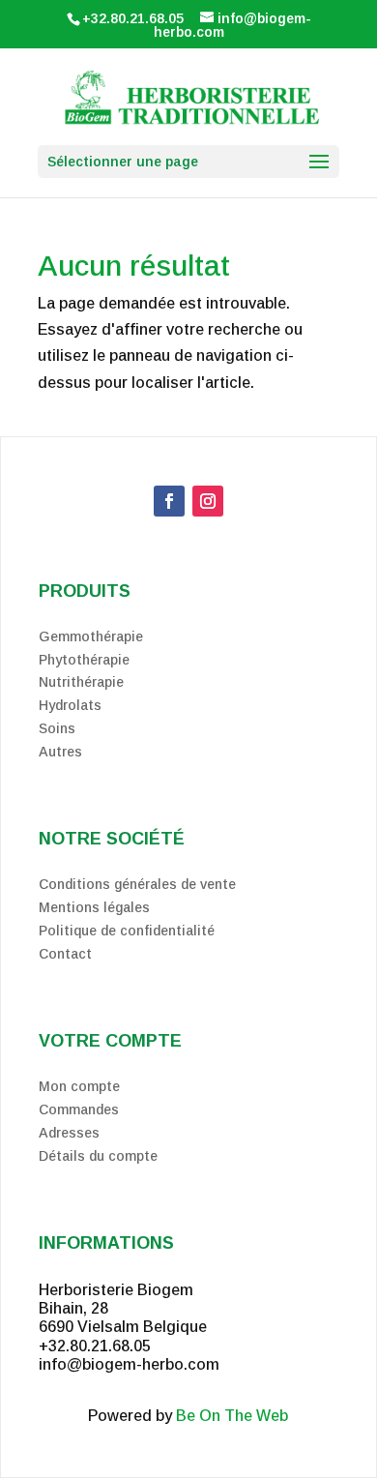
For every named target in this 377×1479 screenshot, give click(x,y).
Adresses (69, 1132)
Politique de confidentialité (127, 930)
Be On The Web (232, 1415)
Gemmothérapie (91, 636)
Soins (57, 728)
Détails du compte (98, 1156)
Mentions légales (94, 907)
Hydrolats (70, 705)
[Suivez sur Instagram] (207, 501)
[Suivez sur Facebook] (169, 501)
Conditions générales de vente (137, 884)
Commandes (79, 1109)
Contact (65, 953)
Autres (60, 751)
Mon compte (79, 1086)
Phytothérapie (84, 659)
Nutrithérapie (81, 682)
